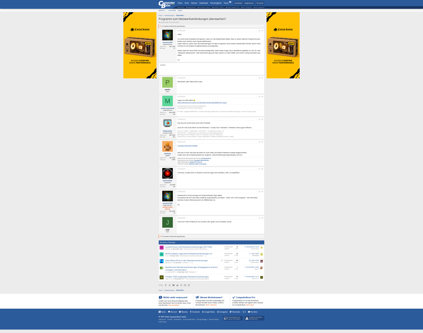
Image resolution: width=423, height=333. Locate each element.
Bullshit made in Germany (197, 164)
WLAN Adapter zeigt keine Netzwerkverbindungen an (188, 253)
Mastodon (236, 312)
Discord (174, 312)
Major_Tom (168, 279)
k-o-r (166, 256)
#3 (262, 96)
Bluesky (184, 312)
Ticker (180, 3)
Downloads (203, 3)
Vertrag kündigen (201, 319)
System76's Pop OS (196, 162)
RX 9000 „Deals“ (218, 7)
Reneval (167, 249)
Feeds (163, 312)
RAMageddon (191, 7)
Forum (226, 3)
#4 (262, 119)
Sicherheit (185, 263)
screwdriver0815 (170, 272)
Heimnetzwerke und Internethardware (195, 249)
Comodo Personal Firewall (187, 145)
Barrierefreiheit (214, 319)
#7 (262, 192)
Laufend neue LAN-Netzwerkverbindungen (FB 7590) (188, 247)
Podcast (181, 7)
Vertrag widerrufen (189, 319)
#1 (262, 31)
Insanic (257, 269)
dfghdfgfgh (255, 255)
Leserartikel (172, 10)
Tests (187, 3)
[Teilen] (259, 30)
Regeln (180, 10)
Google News (209, 312)
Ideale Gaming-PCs (233, 7)
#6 (262, 169)
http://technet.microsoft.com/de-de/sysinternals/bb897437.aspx (202, 102)
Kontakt (169, 319)
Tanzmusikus (255, 249)
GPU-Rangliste (247, 7)
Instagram (223, 312)
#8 (262, 218)
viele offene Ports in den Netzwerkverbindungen (186, 260)
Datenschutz (163, 322)
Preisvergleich (216, 3)
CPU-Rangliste (259, 7)
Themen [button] (194, 3)
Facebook (196, 312)
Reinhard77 (168, 263)
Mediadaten (177, 319)
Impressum (162, 319)
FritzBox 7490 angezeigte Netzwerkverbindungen (187, 276)
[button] (166, 10)
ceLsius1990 (164, 22)
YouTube (254, 312)
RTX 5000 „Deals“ (204, 7)
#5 (262, 142)
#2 (262, 78)
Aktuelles (162, 10)
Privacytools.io (206, 158)
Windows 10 (192, 272)
